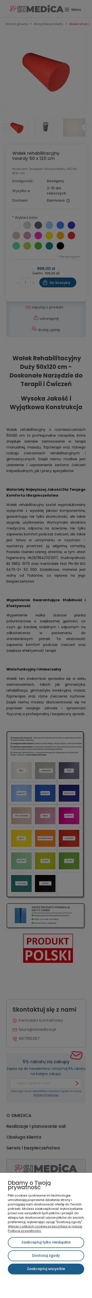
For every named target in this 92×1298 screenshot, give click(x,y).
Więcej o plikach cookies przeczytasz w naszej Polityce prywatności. (45, 1228)
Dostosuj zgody (46, 1255)
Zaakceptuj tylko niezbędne (46, 1242)
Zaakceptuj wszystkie (46, 1268)
